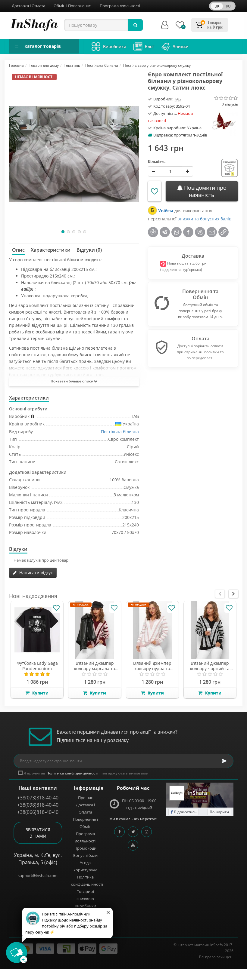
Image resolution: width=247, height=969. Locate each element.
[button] (62, 231)
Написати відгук (35, 572)
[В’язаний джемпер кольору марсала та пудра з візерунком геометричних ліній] (94, 630)
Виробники (85, 906)
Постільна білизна (101, 65)
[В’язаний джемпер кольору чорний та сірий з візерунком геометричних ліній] (210, 630)
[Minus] (153, 171)
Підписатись (184, 811)
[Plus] (187, 171)
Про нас (85, 797)
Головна (16, 65)
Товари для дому (44, 65)
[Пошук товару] (135, 25)
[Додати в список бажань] (154, 191)
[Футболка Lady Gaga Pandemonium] (37, 630)
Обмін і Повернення (72, 5)
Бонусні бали (85, 855)
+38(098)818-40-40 (37, 805)
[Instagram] (146, 831)
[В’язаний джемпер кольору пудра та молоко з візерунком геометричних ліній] (152, 630)
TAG (177, 99)
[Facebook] (119, 831)
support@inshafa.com (38, 875)
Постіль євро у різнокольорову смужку (157, 65)
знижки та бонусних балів (204, 219)
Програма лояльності (120, 5)
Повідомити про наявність (205, 191)
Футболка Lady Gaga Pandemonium (37, 665)
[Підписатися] (224, 761)
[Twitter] (133, 831)
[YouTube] (133, 845)
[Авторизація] (165, 25)
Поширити (219, 811)
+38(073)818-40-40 (37, 797)
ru (228, 6)
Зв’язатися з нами (38, 833)
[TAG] (224, 121)
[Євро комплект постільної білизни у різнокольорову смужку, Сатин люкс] (74, 153)
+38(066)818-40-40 (37, 812)
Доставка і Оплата (28, 5)
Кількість (156, 161)
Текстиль (72, 65)
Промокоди (85, 848)
